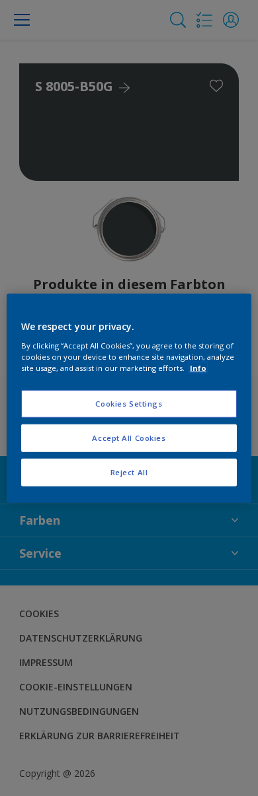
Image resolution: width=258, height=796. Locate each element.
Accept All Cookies (128, 437)
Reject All (129, 472)
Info (198, 367)
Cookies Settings (128, 404)
